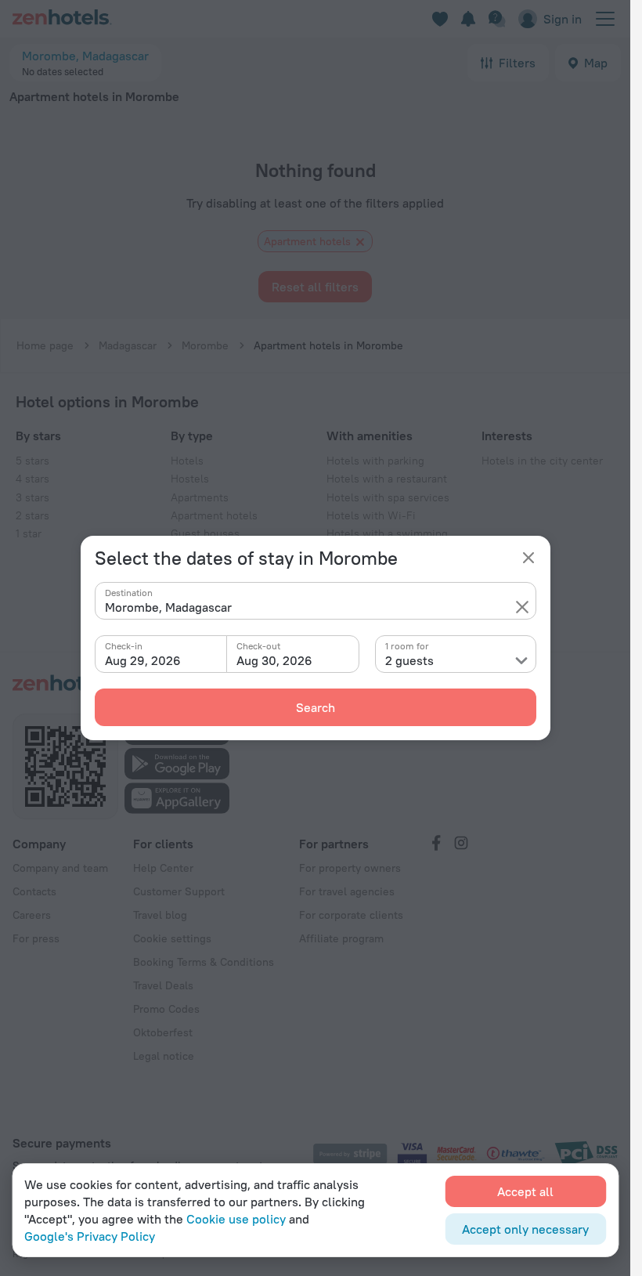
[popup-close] (528, 557)
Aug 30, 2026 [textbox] (274, 660)
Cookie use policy (236, 1219)
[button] (522, 607)
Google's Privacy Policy (89, 1236)
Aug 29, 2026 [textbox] (143, 660)
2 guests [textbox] (409, 660)
